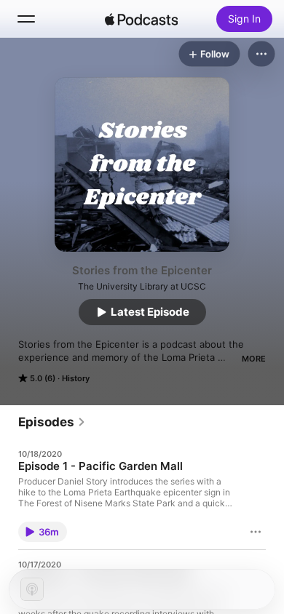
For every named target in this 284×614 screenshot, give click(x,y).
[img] (141, 19)
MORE (254, 359)
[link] (52, 422)
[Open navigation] (26, 19)
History (76, 378)
